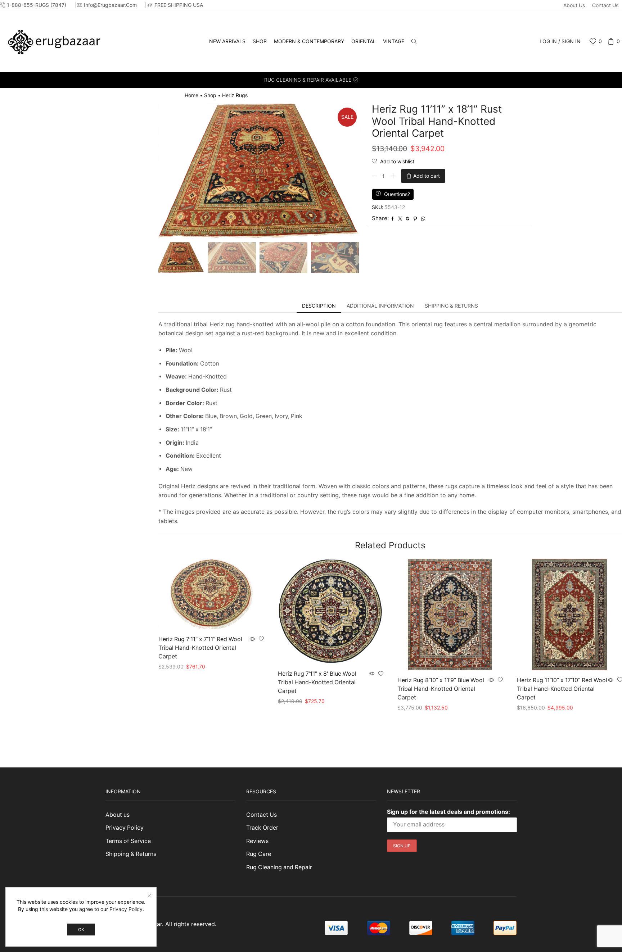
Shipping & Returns (130, 854)
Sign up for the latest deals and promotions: (448, 811)
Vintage (393, 41)
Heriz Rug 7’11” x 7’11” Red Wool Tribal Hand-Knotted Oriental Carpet (200, 648)
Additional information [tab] (380, 306)
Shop (260, 41)
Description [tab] (319, 306)
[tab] (319, 306)
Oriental (363, 41)
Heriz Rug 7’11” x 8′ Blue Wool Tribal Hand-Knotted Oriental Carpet (317, 682)
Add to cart (426, 176)
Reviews (257, 841)
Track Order (262, 827)
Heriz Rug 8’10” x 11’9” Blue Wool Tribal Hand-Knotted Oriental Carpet (440, 689)
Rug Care (258, 854)
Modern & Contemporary (309, 41)
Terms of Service (128, 841)
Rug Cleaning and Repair (279, 867)
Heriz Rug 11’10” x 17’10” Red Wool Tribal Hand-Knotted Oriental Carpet (562, 689)
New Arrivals (227, 41)
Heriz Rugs (235, 95)
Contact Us (605, 5)
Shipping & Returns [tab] (451, 306)
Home (191, 95)
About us (574, 5)
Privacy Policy (124, 827)
